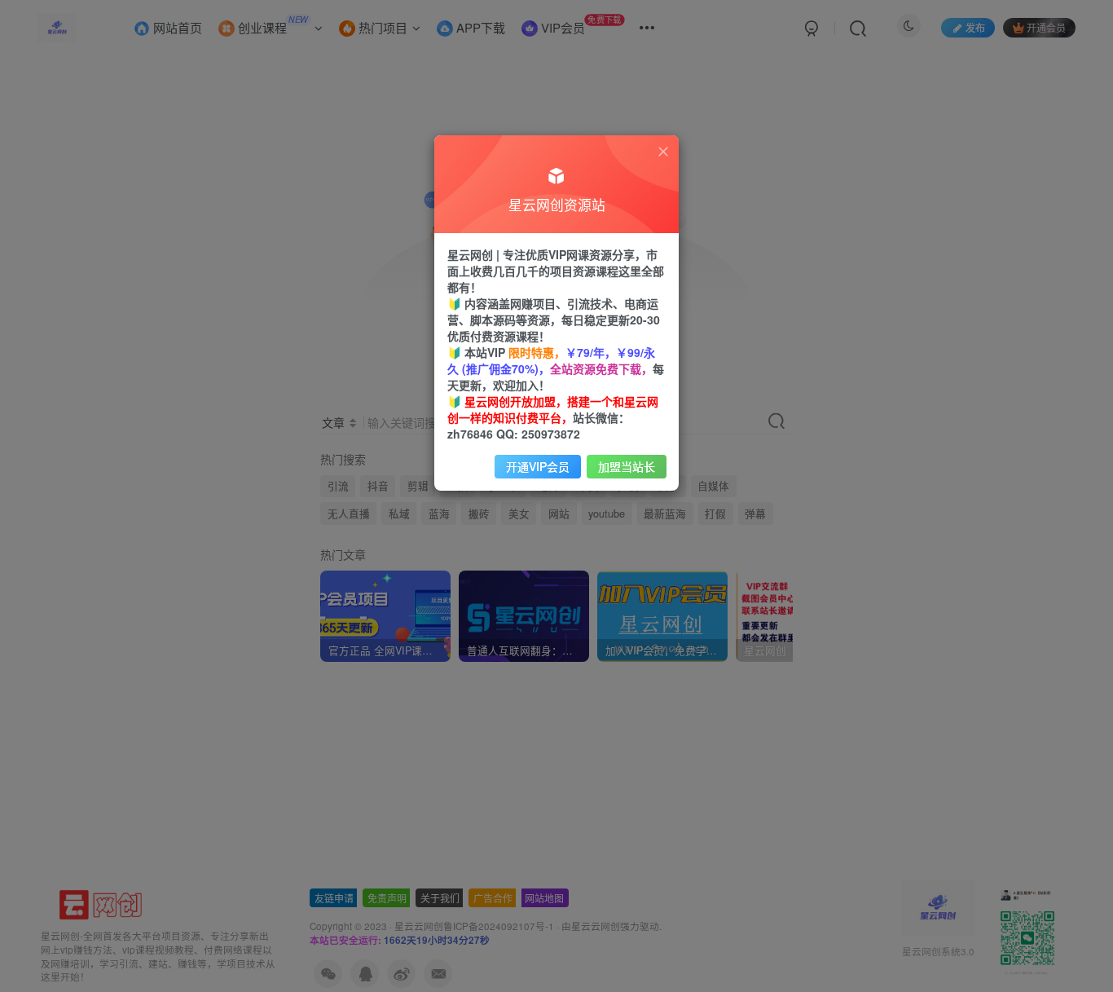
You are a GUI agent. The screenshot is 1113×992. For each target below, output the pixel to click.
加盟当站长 (626, 466)
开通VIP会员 (538, 466)
